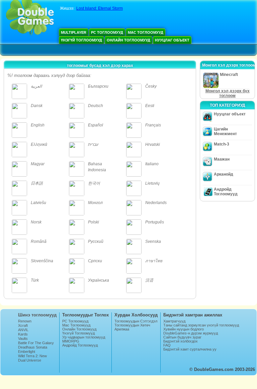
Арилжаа (121, 329)
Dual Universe (29, 360)
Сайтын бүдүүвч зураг (182, 337)
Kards (23, 334)
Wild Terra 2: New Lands (32, 358)
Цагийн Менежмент (225, 131)
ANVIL (23, 330)
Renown (24, 321)
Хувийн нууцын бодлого (183, 329)
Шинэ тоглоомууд (37, 314)
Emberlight (26, 352)
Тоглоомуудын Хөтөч (132, 325)
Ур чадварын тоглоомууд (83, 337)
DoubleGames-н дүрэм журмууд (190, 333)
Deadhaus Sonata (32, 347)
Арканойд (223, 174)
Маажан (222, 159)
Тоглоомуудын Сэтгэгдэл (135, 321)
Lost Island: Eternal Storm (99, 8)
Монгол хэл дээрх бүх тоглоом (227, 93)
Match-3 (221, 144)
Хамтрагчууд (174, 321)
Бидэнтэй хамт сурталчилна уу (190, 349)
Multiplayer (73, 32)
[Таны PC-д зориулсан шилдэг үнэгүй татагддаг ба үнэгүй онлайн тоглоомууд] (30, 18)
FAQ (167, 345)
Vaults (23, 338)
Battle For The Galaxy (36, 343)
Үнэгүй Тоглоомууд (81, 40)
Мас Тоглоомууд (145, 32)
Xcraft (23, 325)
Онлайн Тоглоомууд (128, 40)
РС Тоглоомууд (107, 32)
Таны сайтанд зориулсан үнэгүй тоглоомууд (201, 325)
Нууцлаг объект (172, 40)
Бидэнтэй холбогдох (180, 341)
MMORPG (70, 341)
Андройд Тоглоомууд (226, 191)
